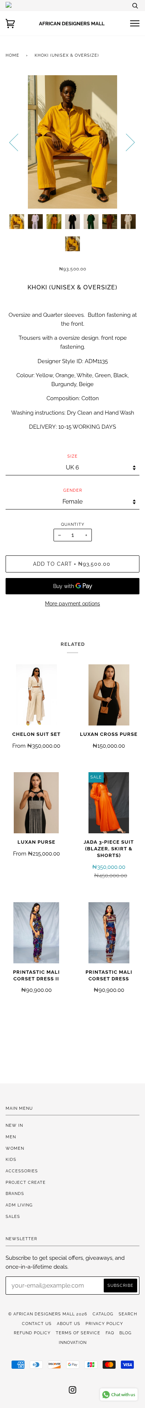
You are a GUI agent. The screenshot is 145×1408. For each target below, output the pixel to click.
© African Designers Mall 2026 (47, 1313)
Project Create (26, 1182)
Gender (72, 490)
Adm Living (19, 1205)
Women (15, 1148)
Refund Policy (32, 1332)
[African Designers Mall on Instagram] (73, 1391)
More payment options (72, 604)
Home (12, 55)
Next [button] (125, 142)
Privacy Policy (104, 1323)
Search (128, 1313)
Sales (13, 1216)
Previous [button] (18, 142)
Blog (125, 1332)
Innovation (73, 1342)
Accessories (22, 1170)
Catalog (103, 1313)
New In (14, 1125)
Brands (15, 1193)
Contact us (37, 1323)
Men (11, 1136)
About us (68, 1323)
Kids (11, 1159)
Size (72, 456)
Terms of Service (78, 1332)
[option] (72, 142)
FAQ (110, 1332)
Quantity (72, 524)
